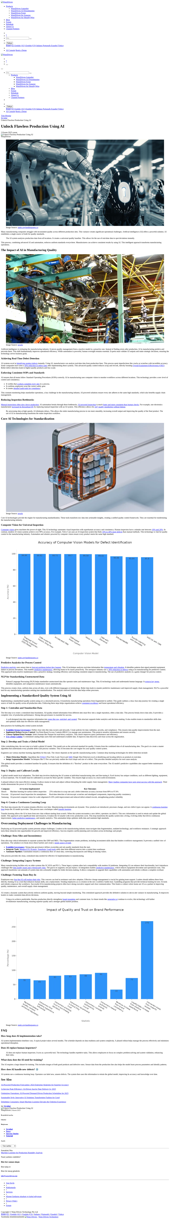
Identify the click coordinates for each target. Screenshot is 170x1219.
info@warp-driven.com (9, 1176)
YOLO (43, 757)
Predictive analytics (8, 667)
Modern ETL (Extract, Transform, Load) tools (38, 849)
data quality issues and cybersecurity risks (29, 868)
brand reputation (69, 899)
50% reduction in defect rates (35, 366)
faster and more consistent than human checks (121, 405)
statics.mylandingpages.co (28, 227)
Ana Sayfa (10, 1183)
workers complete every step (28, 384)
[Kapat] (2, 68)
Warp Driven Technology (48, 1217)
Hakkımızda (11, 1187)
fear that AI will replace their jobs (27, 879)
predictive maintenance (43, 670)
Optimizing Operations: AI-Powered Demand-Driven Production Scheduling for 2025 (34, 1093)
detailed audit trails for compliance (26, 388)
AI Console (10, 50)
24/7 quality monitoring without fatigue (110, 407)
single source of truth (63, 843)
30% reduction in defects (118, 670)
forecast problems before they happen (46, 667)
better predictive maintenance (23, 818)
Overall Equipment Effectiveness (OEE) (148, 366)
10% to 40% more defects (112, 532)
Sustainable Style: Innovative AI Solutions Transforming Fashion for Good (30, 1098)
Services (9, 1192)
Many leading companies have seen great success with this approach (135, 782)
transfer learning (64, 809)
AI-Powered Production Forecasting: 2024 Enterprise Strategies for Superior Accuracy (35, 1085)
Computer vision (7, 530)
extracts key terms (152, 681)
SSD (70, 757)
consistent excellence (90, 703)
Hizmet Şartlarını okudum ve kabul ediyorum (23, 1196)
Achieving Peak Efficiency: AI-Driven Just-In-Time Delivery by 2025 (28, 1089)
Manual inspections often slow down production (20, 405)
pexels (20, 345)
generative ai (112, 899)
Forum (8, 1205)
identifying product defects (27, 363)
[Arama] (30, 38)
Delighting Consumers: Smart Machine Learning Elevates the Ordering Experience (33, 1102)
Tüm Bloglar (6, 116)
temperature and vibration (114, 667)
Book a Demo (21, 50)
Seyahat (4, 118)
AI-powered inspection (87, 405)
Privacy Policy (11, 1201)
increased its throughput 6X (22, 407)
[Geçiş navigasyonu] (7, 64)
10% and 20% (157, 530)
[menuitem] (9, 6)
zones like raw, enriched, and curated (62, 719)
